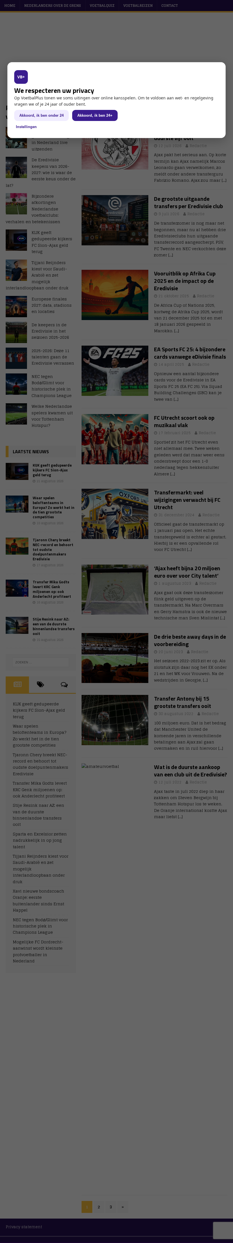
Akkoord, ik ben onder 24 (41, 115)
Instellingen (26, 127)
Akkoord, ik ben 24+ (95, 115)
